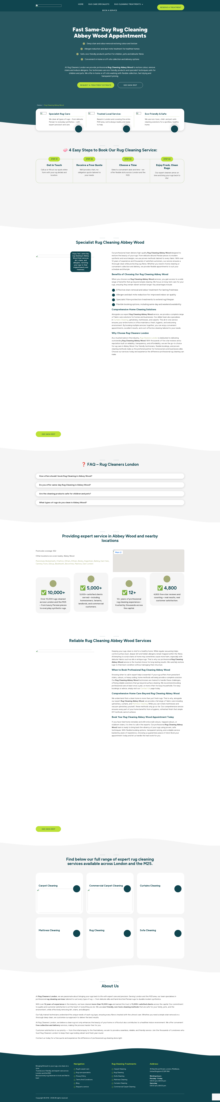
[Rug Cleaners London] (49, 7)
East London (88, 564)
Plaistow (78, 564)
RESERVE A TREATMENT (170, 7)
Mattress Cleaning (140, 704)
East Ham (105, 561)
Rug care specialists (98, 4)
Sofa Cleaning (119, 1076)
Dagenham (88, 561)
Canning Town (42, 564)
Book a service (109, 10)
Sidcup (51, 564)
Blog (77, 1083)
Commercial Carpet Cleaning (124, 1087)
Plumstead (40, 561)
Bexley (80, 561)
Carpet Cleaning (120, 1069)
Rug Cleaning (119, 1072)
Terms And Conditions (84, 1080)
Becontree (69, 564)
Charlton (60, 561)
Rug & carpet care (82, 1069)
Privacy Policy (81, 1076)
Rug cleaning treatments (127, 4)
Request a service (82, 1087)
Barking (97, 561)
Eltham (67, 561)
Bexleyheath (50, 561)
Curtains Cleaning (121, 320)
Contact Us (145, 688)
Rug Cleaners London (149, 338)
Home (80, 4)
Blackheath (59, 564)
